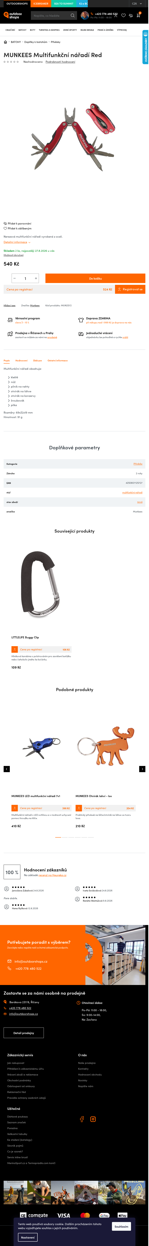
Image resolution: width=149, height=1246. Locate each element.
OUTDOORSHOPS (17, 3)
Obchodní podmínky (19, 1080)
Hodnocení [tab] (21, 360)
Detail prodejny (23, 1033)
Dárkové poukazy (17, 1116)
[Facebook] (82, 1119)
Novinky (82, 1080)
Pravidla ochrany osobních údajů (26, 1097)
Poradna (12, 1128)
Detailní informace (15, 242)
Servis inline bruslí (17, 1157)
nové (139, 501)
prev (7, 769)
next (142, 769)
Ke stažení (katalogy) (19, 1139)
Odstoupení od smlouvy (21, 1086)
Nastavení (28, 1237)
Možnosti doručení (13, 255)
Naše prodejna (87, 1063)
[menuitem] (10, 30)
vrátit (125, 337)
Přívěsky (138, 463)
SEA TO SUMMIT (63, 3)
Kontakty (83, 1068)
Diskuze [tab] (37, 360)
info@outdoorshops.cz (31, 961)
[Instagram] (93, 1119)
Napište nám (85, 1086)
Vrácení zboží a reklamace (22, 1074)
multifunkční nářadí (132, 492)
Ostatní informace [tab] (58, 360)
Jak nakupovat (15, 1063)
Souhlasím (121, 1226)
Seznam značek (16, 1122)
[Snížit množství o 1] (14, 278)
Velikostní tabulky (17, 1134)
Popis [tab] (7, 360)
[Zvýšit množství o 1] (36, 278)
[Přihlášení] (116, 15)
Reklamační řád (16, 1092)
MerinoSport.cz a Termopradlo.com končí (31, 1163)
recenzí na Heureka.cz (52, 875)
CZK (135, 3)
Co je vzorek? (15, 1151)
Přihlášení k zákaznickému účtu (25, 1068)
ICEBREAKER (40, 3)
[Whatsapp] (105, 1119)
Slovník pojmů (15, 1145)
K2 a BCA (84, 3)
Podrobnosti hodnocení (60, 61)
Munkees (35, 305)
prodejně (52, 337)
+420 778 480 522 (96, 13)
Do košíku (95, 278)
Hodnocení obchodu (90, 1074)
